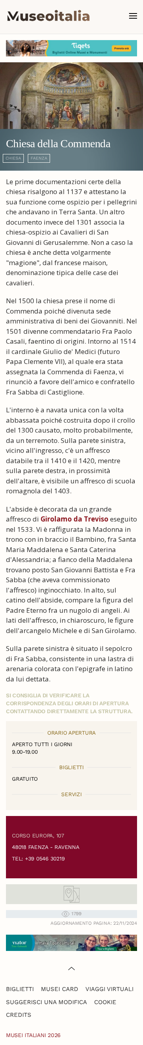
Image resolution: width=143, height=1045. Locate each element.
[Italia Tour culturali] (71, 942)
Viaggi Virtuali (109, 989)
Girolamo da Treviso (74, 518)
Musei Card (59, 989)
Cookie (105, 1002)
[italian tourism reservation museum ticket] (71, 48)
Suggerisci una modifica (46, 1002)
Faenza (39, 158)
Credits (18, 1014)
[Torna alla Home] (48, 16)
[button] (133, 16)
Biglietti (20, 989)
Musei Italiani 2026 (33, 1035)
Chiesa (13, 158)
